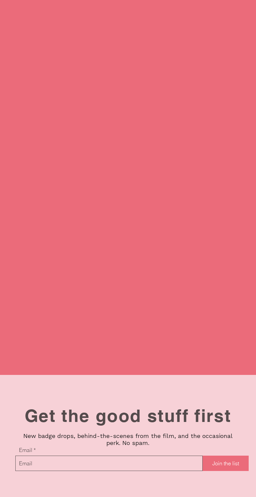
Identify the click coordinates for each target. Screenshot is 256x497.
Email (25, 450)
